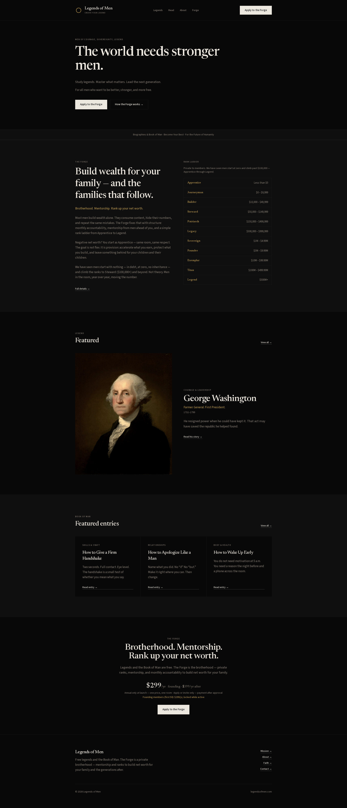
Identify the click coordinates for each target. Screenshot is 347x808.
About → (267, 757)
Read (171, 10)
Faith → (268, 763)
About (183, 10)
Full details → (82, 289)
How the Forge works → (129, 104)
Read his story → (193, 437)
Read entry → (89, 587)
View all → (266, 342)
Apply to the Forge (256, 10)
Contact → (266, 769)
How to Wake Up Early (233, 552)
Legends (158, 10)
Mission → (266, 751)
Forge (195, 10)
